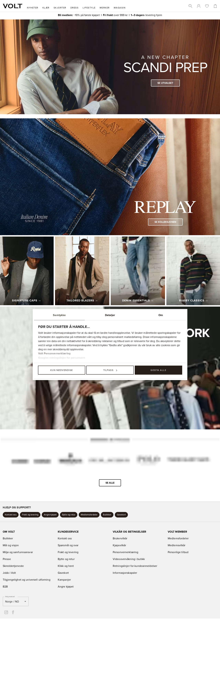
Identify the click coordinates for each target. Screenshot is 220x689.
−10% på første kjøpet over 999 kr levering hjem (110, 15)
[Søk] (190, 6)
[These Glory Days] (188, 460)
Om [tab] (160, 315)
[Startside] (12, 6)
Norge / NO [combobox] (12, 600)
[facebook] (13, 611)
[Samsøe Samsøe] (30, 460)
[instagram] (6, 611)
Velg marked (9, 596)
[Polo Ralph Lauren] (148, 460)
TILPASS (108, 370)
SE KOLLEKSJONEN (165, 222)
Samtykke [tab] (59, 315)
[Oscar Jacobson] (108, 460)
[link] (199, 6)
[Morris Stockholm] (70, 460)
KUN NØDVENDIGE (61, 370)
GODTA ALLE (158, 370)
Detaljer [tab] (110, 315)
